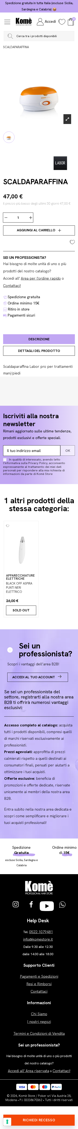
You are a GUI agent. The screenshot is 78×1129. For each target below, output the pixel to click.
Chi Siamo (39, 1013)
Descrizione (39, 339)
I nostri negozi (39, 1021)
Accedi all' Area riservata (28, 1070)
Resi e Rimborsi (39, 983)
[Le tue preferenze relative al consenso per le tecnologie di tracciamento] (7, 1122)
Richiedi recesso (39, 1120)
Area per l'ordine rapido (41, 278)
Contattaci (39, 991)
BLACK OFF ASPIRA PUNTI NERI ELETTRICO (19, 587)
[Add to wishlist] (39, 241)
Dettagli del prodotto (39, 351)
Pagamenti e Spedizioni (39, 976)
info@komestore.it (38, 939)
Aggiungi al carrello (36, 230)
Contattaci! (12, 285)
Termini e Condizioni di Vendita (39, 1033)
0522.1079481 (41, 931)
